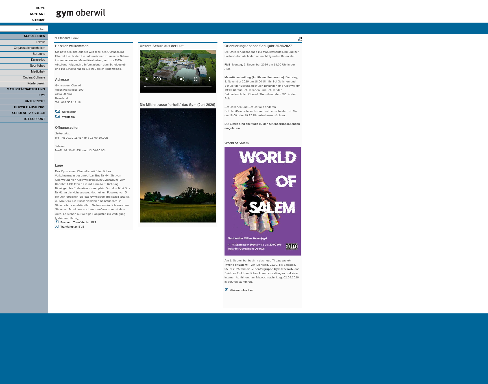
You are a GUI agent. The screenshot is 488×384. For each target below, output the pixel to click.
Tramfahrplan (72, 226)
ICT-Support (34, 119)
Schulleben (34, 36)
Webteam (68, 116)
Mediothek (38, 71)
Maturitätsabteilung (26, 89)
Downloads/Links (29, 107)
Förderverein (36, 83)
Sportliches (37, 65)
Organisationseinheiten (29, 47)
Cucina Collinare (34, 77)
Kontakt (37, 14)
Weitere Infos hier (241, 290)
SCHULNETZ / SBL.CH (28, 113)
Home (40, 8)
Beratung (39, 53)
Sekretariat (69, 111)
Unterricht (35, 101)
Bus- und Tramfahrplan (78, 222)
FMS (42, 95)
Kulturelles (38, 59)
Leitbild (40, 41)
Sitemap (38, 19)
